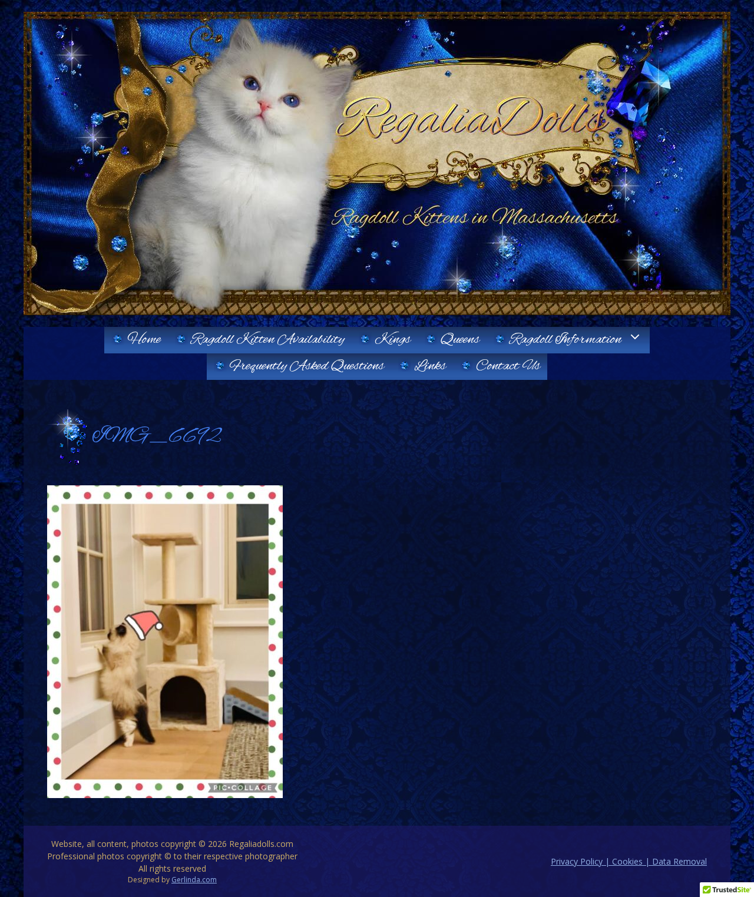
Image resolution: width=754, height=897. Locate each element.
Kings (393, 339)
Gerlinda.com (194, 880)
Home (144, 339)
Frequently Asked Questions (307, 366)
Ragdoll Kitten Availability (268, 339)
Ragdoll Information (565, 339)
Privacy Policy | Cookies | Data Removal (629, 861)
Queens (460, 339)
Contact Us (508, 366)
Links (430, 366)
